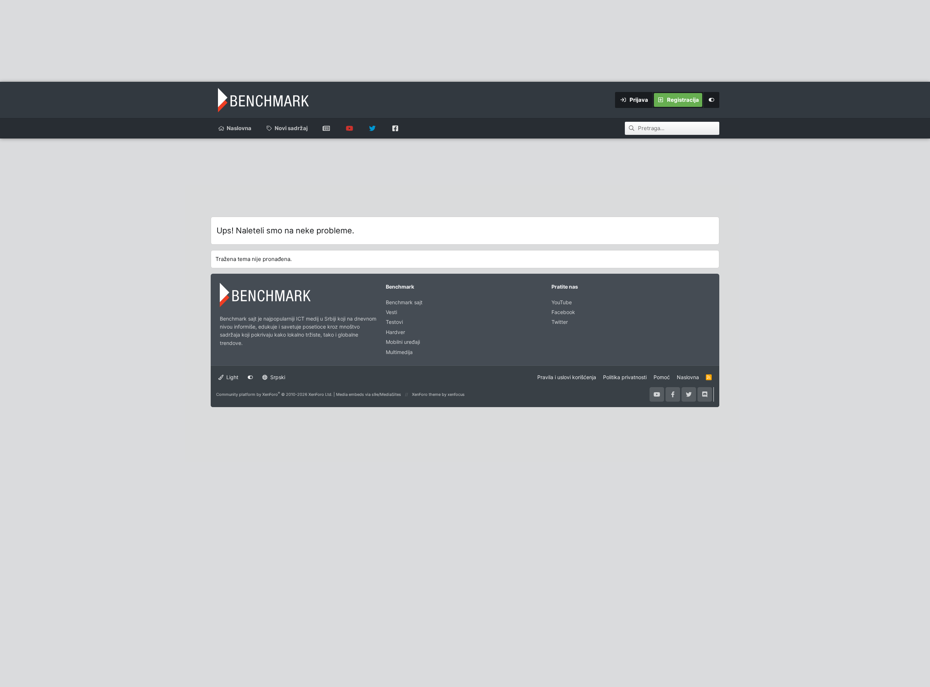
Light (231, 377)
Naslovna (239, 128)
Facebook (563, 312)
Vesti (391, 312)
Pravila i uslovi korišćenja (566, 377)
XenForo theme (426, 394)
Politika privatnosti (625, 377)
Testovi (394, 322)
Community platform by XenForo (274, 394)
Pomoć (662, 377)
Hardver (395, 332)
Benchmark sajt (326, 128)
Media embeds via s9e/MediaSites (368, 394)
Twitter (559, 322)
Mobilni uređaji (403, 342)
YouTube (561, 302)
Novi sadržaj (291, 128)
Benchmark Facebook (395, 128)
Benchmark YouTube (349, 128)
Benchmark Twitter (372, 128)
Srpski (277, 377)
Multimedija (399, 352)
